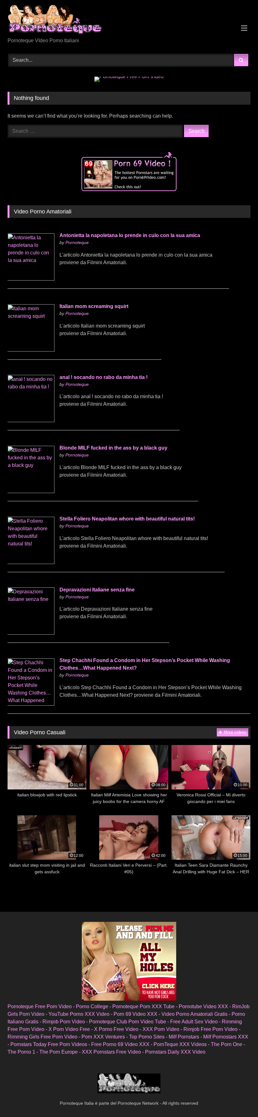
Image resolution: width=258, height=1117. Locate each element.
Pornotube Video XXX (203, 1006)
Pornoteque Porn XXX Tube (143, 1006)
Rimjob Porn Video (63, 1021)
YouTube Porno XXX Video (78, 1014)
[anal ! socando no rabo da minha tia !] (30, 420)
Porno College (92, 1006)
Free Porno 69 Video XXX (120, 1044)
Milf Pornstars (184, 1036)
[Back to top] (238, 1098)
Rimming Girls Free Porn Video (42, 1036)
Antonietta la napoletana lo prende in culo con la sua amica (129, 235)
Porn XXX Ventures (103, 1036)
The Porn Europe (58, 1052)
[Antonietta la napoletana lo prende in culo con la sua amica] (30, 279)
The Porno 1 (21, 1052)
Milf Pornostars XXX (225, 1036)
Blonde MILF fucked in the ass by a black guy (113, 448)
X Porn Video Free (69, 1029)
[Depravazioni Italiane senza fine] (30, 633)
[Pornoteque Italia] (129, 21)
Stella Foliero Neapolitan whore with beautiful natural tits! (127, 518)
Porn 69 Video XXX (135, 1014)
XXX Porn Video (161, 1029)
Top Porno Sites (147, 1036)
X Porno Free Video (116, 1029)
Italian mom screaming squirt (93, 306)
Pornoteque (77, 242)
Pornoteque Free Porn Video (40, 1006)
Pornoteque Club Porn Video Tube (127, 1021)
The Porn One (226, 1044)
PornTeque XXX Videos (180, 1044)
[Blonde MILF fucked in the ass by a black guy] (30, 491)
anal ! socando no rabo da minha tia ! (103, 377)
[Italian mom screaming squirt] (30, 349)
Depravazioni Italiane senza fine (97, 589)
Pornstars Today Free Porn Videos (48, 1044)
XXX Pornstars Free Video (111, 1052)
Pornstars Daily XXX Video (175, 1052)
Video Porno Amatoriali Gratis (194, 1014)
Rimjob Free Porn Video (210, 1029)
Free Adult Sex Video (194, 1021)
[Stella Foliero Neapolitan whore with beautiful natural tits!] (30, 562)
